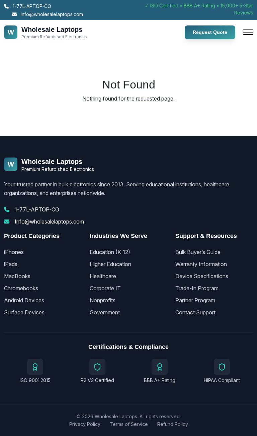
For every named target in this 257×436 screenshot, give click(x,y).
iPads (10, 264)
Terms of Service (129, 424)
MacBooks (17, 276)
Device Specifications (201, 276)
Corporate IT (105, 288)
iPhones (14, 252)
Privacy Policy (84, 424)
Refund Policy (172, 424)
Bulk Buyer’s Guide (198, 252)
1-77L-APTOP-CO (31, 6)
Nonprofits (102, 300)
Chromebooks (21, 288)
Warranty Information (201, 264)
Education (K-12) (110, 252)
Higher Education (110, 264)
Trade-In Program (197, 288)
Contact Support (195, 312)
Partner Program (195, 300)
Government (105, 312)
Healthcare (103, 276)
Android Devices (24, 300)
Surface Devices (24, 312)
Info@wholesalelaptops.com (51, 14)
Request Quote (210, 32)
